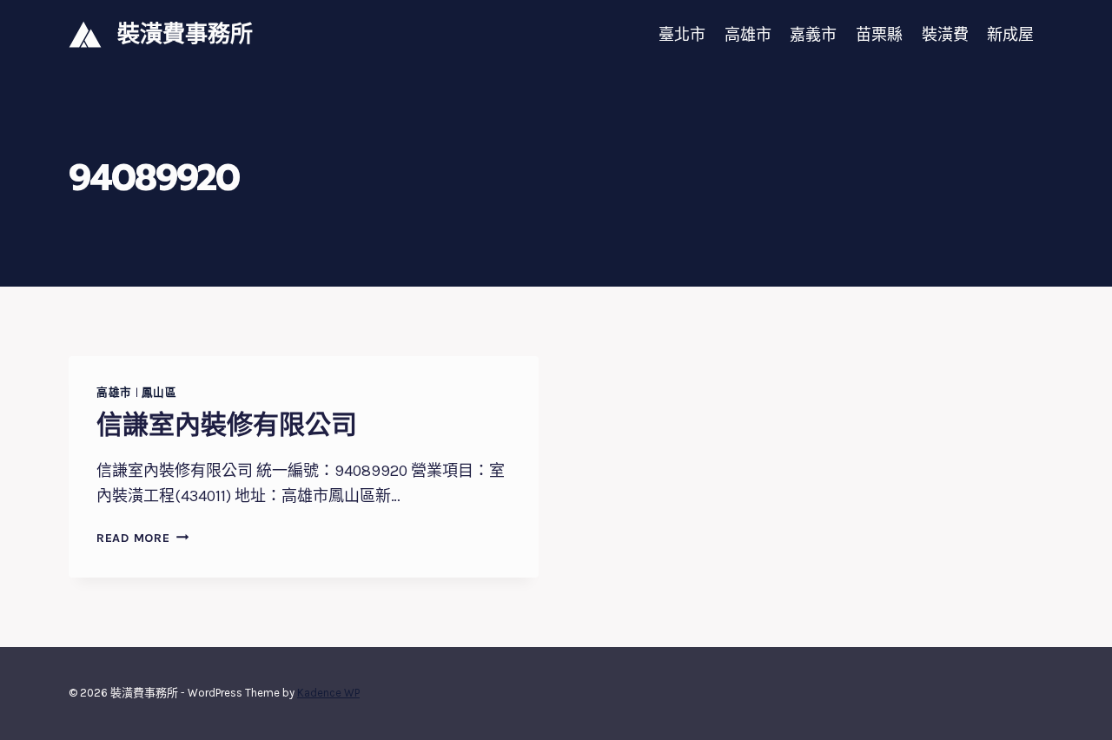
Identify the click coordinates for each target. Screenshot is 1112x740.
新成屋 (1010, 35)
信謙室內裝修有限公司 (226, 425)
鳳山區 (159, 392)
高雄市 (748, 35)
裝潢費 (945, 35)
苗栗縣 (879, 35)
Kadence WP (328, 692)
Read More (139, 538)
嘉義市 (813, 35)
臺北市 (682, 35)
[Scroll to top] (1072, 709)
